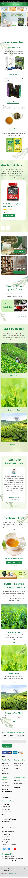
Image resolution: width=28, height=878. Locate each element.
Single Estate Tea (19, 783)
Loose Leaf (5, 785)
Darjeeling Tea (19, 763)
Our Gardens (6, 807)
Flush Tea (17, 780)
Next (8, 228)
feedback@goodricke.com (13, 861)
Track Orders (6, 834)
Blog (3, 814)
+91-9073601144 (10, 857)
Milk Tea (5, 768)
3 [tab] (22, 317)
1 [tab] (18, 317)
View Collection (14, 562)
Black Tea (5, 763)
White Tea (5, 773)
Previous (3, 228)
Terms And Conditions (9, 845)
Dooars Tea (17, 768)
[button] (3, 4)
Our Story (20, 251)
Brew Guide (6, 809)
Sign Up (7, 746)
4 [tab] (24, 317)
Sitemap (17, 788)
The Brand (5, 804)
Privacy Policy (6, 842)
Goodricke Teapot (9, 819)
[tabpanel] (14, 200)
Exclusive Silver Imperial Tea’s (14, 558)
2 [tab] (20, 317)
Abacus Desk (13, 873)
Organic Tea (6, 771)
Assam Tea (17, 766)
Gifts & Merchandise (7, 791)
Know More (19, 272)
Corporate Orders (8, 837)
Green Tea (5, 766)
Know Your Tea (7, 812)
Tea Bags (5, 782)
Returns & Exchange (8, 831)
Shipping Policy (7, 839)
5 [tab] (26, 317)
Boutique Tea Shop (9, 822)
